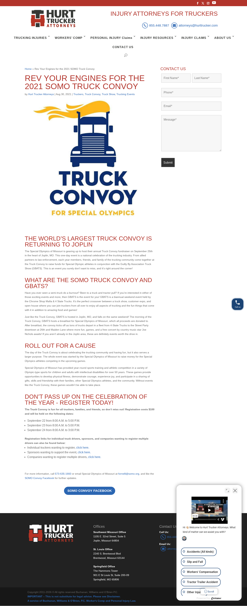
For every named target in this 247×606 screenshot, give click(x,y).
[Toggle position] (227, 490)
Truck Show (108, 94)
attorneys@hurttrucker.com (198, 25)
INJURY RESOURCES (156, 37)
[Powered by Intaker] (216, 598)
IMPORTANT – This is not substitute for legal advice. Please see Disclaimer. (73, 596)
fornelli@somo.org (128, 473)
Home (28, 68)
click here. (82, 447)
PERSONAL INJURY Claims (111, 37)
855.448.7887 (159, 25)
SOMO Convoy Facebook (39, 478)
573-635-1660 (63, 473)
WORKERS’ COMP (68, 37)
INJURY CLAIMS (193, 37)
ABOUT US (222, 37)
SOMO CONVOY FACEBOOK (89, 490)
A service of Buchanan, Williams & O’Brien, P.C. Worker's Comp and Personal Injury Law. (81, 600)
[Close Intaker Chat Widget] (235, 490)
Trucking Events (125, 94)
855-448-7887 (175, 537)
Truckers (78, 94)
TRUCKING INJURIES (30, 37)
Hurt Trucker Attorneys (41, 94)
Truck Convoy (92, 94)
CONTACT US (122, 47)
